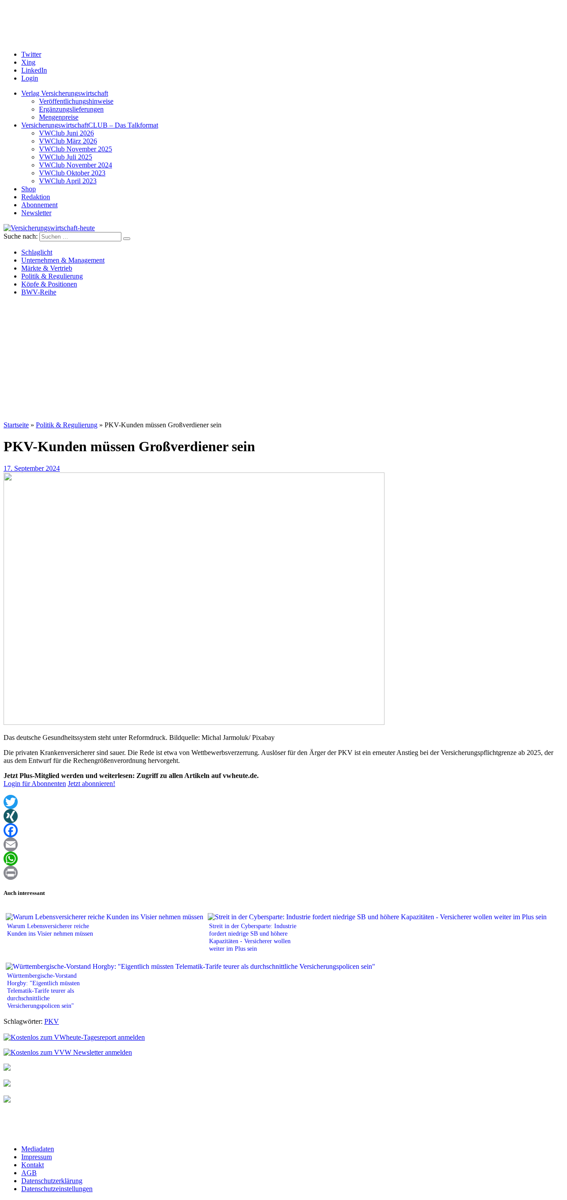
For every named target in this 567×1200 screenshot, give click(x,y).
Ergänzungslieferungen (71, 109)
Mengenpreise (58, 117)
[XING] (283, 816)
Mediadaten (37, 1149)
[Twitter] (283, 802)
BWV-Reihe (38, 292)
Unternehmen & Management (63, 260)
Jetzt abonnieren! (91, 783)
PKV (51, 1021)
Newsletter (36, 213)
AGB (29, 1173)
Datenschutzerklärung (51, 1181)
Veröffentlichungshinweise (76, 101)
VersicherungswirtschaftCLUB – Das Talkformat (89, 125)
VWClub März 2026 (68, 141)
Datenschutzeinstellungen (57, 1188)
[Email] (283, 844)
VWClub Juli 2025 (65, 157)
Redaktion (35, 197)
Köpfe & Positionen (49, 284)
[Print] (283, 873)
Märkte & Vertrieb (46, 268)
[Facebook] (283, 830)
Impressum (36, 1157)
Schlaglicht (36, 252)
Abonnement (39, 205)
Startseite (16, 425)
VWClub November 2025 (75, 149)
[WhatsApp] (283, 859)
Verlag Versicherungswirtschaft (64, 93)
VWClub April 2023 (68, 181)
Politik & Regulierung (52, 276)
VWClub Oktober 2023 (72, 173)
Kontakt (32, 1165)
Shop (28, 189)
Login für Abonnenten (35, 783)
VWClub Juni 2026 (66, 133)
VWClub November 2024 (75, 165)
